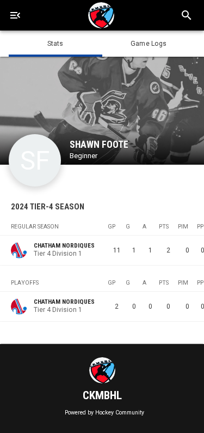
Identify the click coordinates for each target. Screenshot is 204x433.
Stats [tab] (55, 43)
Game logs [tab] (148, 43)
